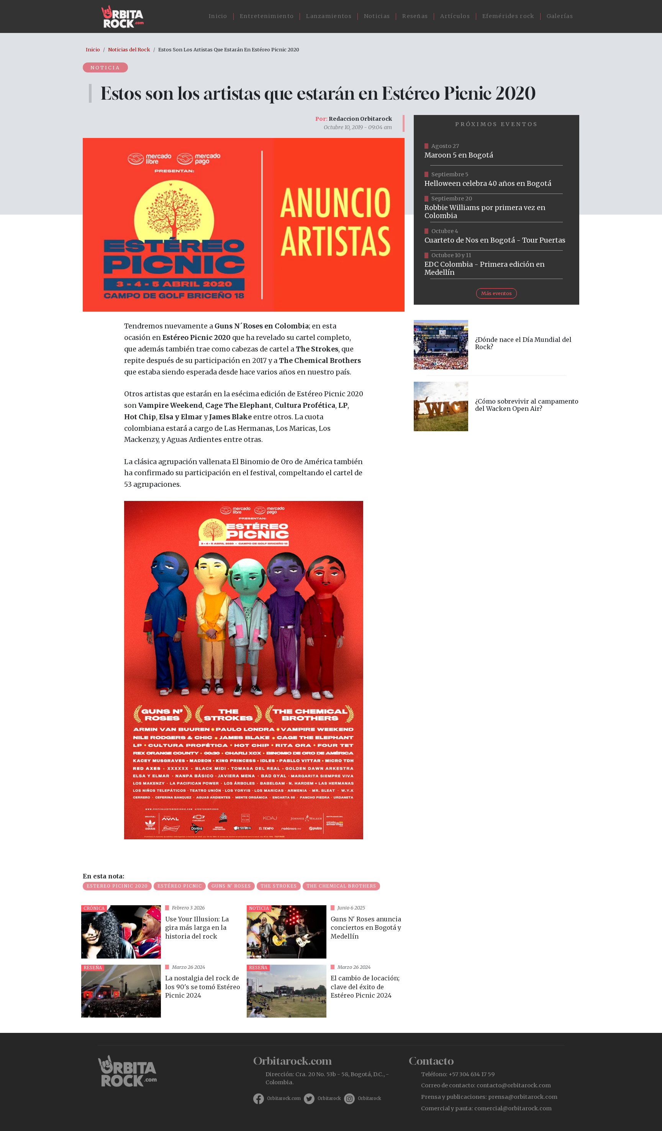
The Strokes (279, 886)
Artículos (455, 16)
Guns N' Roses (231, 886)
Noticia (105, 67)
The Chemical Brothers (341, 886)
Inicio (218, 16)
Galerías (560, 16)
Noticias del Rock (129, 49)
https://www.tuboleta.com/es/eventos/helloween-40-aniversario (496, 180)
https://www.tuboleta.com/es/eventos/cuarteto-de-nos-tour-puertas (496, 236)
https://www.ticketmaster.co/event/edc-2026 (496, 265)
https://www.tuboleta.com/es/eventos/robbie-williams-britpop (496, 208)
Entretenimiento (267, 16)
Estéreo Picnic (179, 886)
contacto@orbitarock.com (514, 1085)
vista (161, 932)
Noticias (377, 16)
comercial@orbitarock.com (513, 1108)
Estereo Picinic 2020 (117, 886)
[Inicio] (125, 16)
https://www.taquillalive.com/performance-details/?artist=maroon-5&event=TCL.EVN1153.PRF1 (496, 151)
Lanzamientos (329, 16)
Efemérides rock (508, 16)
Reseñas (415, 16)
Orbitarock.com (284, 1098)
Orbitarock (329, 1098)
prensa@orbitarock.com (522, 1096)
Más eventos (496, 293)
